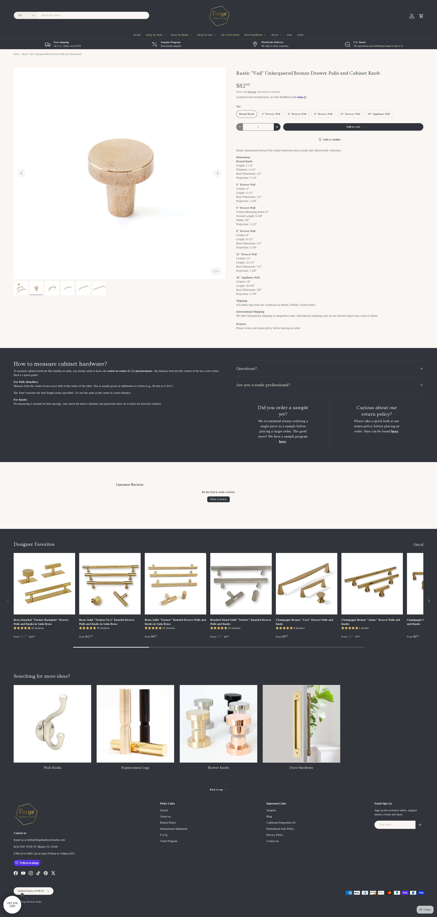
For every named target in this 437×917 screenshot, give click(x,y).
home (137, 34)
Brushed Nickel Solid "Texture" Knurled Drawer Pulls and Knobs (240, 621)
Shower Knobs (218, 768)
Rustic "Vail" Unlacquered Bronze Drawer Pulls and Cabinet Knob (51, 54)
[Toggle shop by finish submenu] (191, 35)
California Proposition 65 (281, 822)
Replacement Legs (135, 768)
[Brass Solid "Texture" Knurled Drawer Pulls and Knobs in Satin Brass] (175, 583)
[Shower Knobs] (218, 724)
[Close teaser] (22, 895)
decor (274, 34)
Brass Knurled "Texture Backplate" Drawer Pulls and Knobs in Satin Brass (41, 621)
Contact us (272, 841)
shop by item (154, 34)
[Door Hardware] (301, 724)
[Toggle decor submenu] (281, 35)
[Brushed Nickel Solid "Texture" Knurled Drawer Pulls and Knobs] (241, 583)
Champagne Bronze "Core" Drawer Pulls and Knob (304, 621)
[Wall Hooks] (52, 724)
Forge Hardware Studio (31, 902)
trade (300, 34)
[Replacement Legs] (135, 724)
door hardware (253, 34)
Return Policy (168, 822)
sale (289, 34)
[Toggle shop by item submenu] (165, 35)
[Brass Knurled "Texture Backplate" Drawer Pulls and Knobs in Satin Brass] (44, 583)
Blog (269, 816)
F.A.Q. (164, 834)
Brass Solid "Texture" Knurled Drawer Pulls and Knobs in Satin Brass (175, 621)
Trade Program (168, 841)
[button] (421, 16)
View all (418, 544)
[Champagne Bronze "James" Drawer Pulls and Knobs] (372, 583)
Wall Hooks (52, 768)
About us (165, 816)
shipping (251, 91)
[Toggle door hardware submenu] (265, 35)
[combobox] (81, 15)
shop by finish (179, 34)
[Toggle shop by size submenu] (215, 35)
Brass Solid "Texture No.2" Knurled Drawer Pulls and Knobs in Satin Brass (107, 621)
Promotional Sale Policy (280, 828)
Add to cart (353, 126)
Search (164, 810)
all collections (230, 34)
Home (16, 54)
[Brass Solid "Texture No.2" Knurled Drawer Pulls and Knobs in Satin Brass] (110, 583)
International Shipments (173, 828)
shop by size (205, 34)
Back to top (217, 789)
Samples (271, 810)
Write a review (218, 499)
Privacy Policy (274, 834)
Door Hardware (301, 768)
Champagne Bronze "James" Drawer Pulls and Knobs (370, 621)
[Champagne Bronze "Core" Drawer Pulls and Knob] (306, 583)
